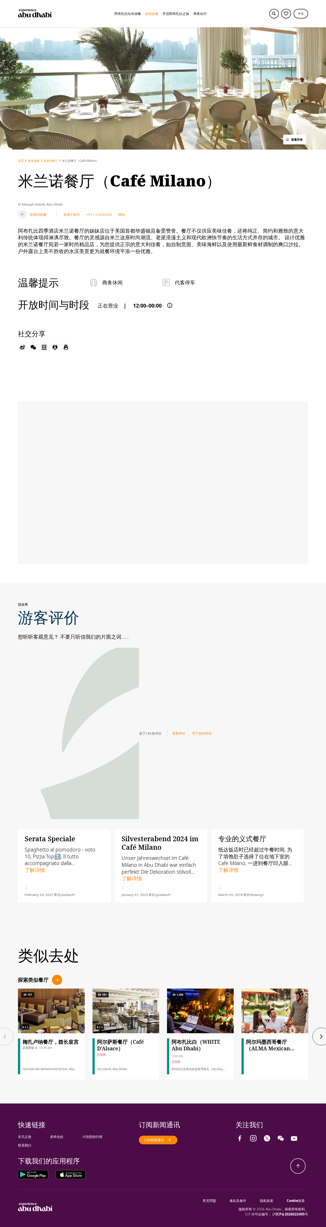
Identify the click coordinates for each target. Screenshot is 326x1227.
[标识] (35, 1210)
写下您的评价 (202, 733)
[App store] (71, 1174)
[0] (286, 13)
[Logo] (35, 13)
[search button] (274, 13)
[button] (301, 13)
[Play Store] (37, 1174)
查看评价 (178, 733)
